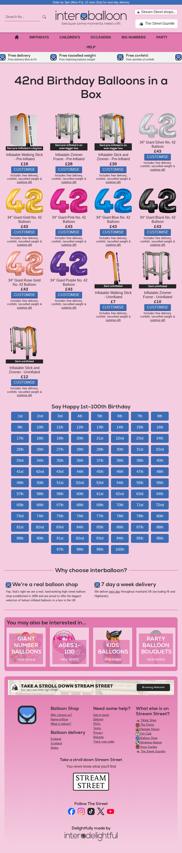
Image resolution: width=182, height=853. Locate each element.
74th (40, 516)
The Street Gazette (159, 23)
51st (60, 483)
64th (159, 494)
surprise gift (24, 182)
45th (100, 471)
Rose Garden (148, 747)
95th (139, 538)
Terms (97, 728)
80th (159, 516)
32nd (160, 449)
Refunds (98, 737)
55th (139, 483)
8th (159, 416)
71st (139, 505)
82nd (40, 527)
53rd (99, 483)
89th (20, 538)
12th (80, 427)
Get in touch (101, 715)
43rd (59, 471)
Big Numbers (134, 37)
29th (100, 449)
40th (159, 460)
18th (40, 438)
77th (100, 516)
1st (20, 416)
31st (139, 449)
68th (80, 505)
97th (60, 549)
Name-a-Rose (59, 719)
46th (120, 471)
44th (80, 471)
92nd (80, 538)
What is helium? (61, 723)
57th (20, 494)
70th (120, 505)
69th (100, 505)
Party (161, 37)
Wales (55, 747)
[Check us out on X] (100, 811)
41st (20, 471)
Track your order (103, 741)
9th (20, 427)
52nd (80, 483)
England (56, 739)
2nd (40, 416)
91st (60, 538)
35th (60, 460)
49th (20, 483)
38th (120, 460)
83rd (59, 527)
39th (139, 460)
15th (139, 427)
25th (20, 449)
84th (80, 527)
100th (119, 549)
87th (139, 527)
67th (60, 505)
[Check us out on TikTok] (91, 811)
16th (159, 427)
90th (40, 538)
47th (139, 471)
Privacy (98, 732)
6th (119, 416)
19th (60, 438)
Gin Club (145, 733)
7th (139, 416)
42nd (40, 471)
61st (100, 494)
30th (120, 449)
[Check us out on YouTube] (110, 811)
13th (100, 427)
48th (159, 471)
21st (100, 438)
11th (60, 427)
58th (40, 494)
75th (60, 516)
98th (80, 549)
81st (20, 527)
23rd (139, 438)
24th (159, 438)
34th (40, 460)
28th (80, 449)
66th (40, 505)
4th (79, 416)
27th (60, 449)
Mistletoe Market (150, 742)
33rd (20, 460)
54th (120, 483)
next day (114, 591)
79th (139, 516)
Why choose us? (61, 715)
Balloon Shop (148, 738)
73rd (20, 516)
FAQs (97, 723)
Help (91, 47)
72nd (160, 505)
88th (159, 527)
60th (80, 494)
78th (120, 516)
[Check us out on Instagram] (81, 811)
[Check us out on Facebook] (71, 811)
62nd (120, 494)
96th (159, 538)
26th (40, 449)
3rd (60, 416)
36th (80, 460)
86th (120, 527)
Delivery (98, 719)
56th (159, 483)
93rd (99, 538)
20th (80, 438)
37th (100, 460)
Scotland (56, 743)
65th (20, 505)
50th (40, 483)
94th (120, 538)
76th (80, 516)
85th (100, 527)
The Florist (146, 724)
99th (100, 549)
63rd (139, 494)
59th (60, 494)
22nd (120, 438)
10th (40, 427)
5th (99, 416)
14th (120, 427)
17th (20, 438)
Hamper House (149, 729)
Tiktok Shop (148, 720)
